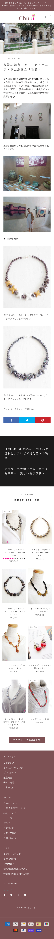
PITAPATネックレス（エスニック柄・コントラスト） (14, 611)
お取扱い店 (8, 828)
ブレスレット (9, 772)
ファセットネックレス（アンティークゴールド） (40, 552)
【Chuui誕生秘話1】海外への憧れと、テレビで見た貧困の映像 (27, 453)
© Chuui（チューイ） (27, 908)
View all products (27, 740)
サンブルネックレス (40, 719)
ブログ (6, 823)
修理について (9, 858)
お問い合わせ (9, 838)
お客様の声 (8, 787)
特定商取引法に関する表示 (16, 873)
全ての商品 (8, 782)
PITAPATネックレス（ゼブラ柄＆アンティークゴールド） (14, 552)
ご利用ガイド (9, 863)
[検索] (45, 17)
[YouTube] (25, 895)
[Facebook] (4, 895)
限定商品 (7, 777)
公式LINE (7, 889)
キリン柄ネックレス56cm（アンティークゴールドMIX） (14, 722)
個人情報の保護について (15, 868)
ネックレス (8, 762)
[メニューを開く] (4, 17)
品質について (9, 813)
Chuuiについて (10, 803)
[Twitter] (11, 895)
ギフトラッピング (12, 854)
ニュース (7, 818)
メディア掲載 (9, 833)
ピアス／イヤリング (13, 767)
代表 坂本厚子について (14, 808)
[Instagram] (18, 895)
